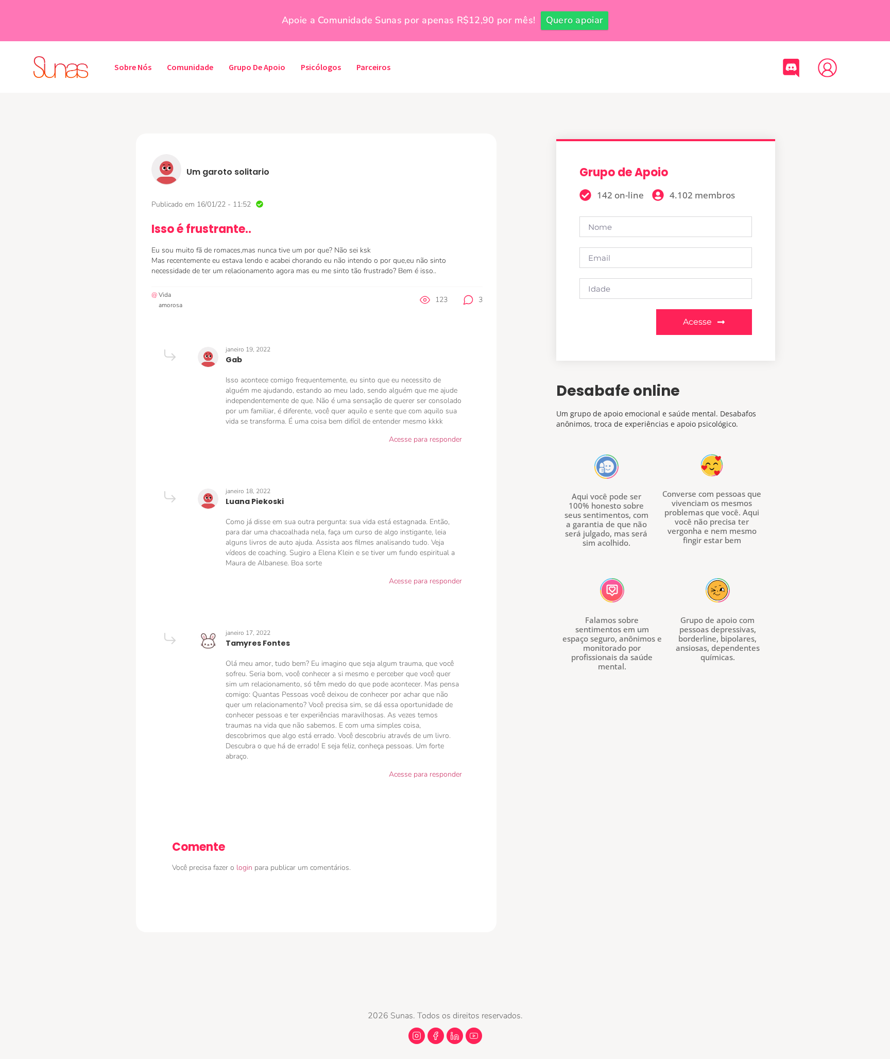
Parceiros (373, 67)
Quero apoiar (575, 20)
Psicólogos (321, 67)
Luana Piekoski (255, 501)
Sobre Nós (132, 67)
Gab (234, 360)
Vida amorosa (170, 300)
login (245, 867)
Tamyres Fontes (258, 643)
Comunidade (190, 67)
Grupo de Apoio (257, 67)
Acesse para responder (425, 439)
